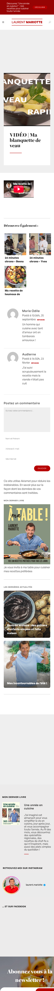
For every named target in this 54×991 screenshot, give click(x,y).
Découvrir (40, 7)
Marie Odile (31, 311)
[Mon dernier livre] (27, 563)
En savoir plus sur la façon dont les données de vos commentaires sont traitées (23, 488)
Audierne (29, 354)
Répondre (41, 320)
